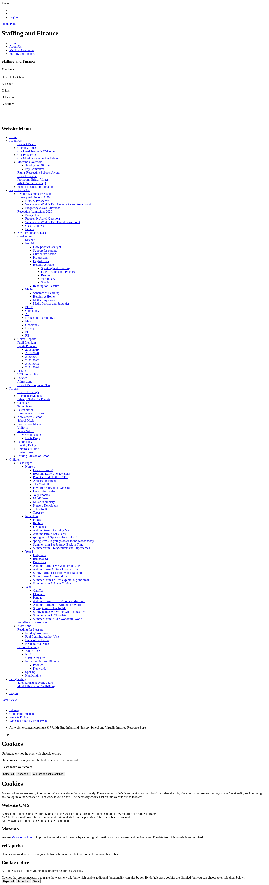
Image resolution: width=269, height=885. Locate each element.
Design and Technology (40, 317)
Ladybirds (39, 555)
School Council (27, 176)
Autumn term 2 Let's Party (49, 533)
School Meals (25, 420)
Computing (32, 310)
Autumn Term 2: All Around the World (57, 604)
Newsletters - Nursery (31, 413)
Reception (31, 516)
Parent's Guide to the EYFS (50, 477)
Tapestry (38, 512)
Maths (29, 289)
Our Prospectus (26, 154)
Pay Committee (34, 169)
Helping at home (43, 264)
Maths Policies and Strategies (51, 303)
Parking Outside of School (33, 456)
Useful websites (35, 657)
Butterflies (39, 562)
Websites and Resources (32, 622)
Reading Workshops (37, 633)
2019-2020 (32, 353)
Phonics (38, 665)
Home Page (9, 23)
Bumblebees (40, 558)
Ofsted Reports (26, 339)
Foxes (37, 519)
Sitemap (14, 710)
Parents (14, 388)
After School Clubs (29, 434)
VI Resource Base (28, 374)
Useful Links (25, 452)
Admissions (24, 381)
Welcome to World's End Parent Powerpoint (52, 222)
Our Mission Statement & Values (37, 158)
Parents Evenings (28, 392)
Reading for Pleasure (46, 286)
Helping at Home (44, 296)
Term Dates (24, 406)
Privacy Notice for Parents (33, 399)
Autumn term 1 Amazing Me (51, 530)
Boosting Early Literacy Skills (51, 473)
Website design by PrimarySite (28, 720)
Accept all (23, 773)
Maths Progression (44, 300)
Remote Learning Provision (34, 193)
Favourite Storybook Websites (51, 487)
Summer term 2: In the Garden (52, 583)
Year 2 (29, 587)
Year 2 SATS (25, 431)
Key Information (19, 190)
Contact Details (26, 144)
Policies (22, 378)
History (29, 328)
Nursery (30, 466)
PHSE (29, 307)
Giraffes (38, 590)
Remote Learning (28, 647)
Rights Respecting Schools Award (38, 172)
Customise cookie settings (48, 773)
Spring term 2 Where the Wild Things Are (59, 611)
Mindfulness (40, 498)
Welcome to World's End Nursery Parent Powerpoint (58, 204)
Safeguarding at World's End (35, 682)
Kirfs (28, 654)
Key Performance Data (31, 232)
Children (14, 459)
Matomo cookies (21, 837)
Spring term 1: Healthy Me (49, 608)
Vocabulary (48, 278)
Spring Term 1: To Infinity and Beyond (57, 572)
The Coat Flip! (42, 484)
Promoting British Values (32, 179)
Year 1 (29, 551)
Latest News (25, 410)
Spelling (46, 282)
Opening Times (26, 147)
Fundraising (24, 441)
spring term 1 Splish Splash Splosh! (55, 537)
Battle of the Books (37, 640)
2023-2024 (32, 367)
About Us (15, 46)
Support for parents (45, 250)
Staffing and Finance (22, 53)
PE (27, 332)
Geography (32, 324)
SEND (21, 371)
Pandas (37, 597)
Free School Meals (29, 424)
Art (27, 314)
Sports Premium (27, 346)
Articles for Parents (45, 480)
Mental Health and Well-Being (36, 686)
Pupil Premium (26, 342)
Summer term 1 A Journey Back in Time (58, 544)
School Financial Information (35, 186)
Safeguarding (17, 679)
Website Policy (18, 717)
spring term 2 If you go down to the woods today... (64, 541)
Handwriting (33, 675)
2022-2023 (32, 363)
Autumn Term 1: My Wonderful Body (57, 565)
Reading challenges (37, 643)
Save (36, 881)
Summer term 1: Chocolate (49, 615)
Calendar (23, 402)
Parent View (9, 700)
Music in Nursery (44, 502)
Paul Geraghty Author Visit (42, 636)
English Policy (42, 261)
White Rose (32, 650)
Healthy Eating (26, 445)
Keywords (39, 668)
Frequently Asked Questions (42, 218)
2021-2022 (32, 360)
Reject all (8, 773)
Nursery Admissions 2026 (33, 197)
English (30, 243)
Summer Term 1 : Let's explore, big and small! (62, 580)
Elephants (39, 594)
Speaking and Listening (55, 268)
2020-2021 (32, 356)
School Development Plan (33, 385)
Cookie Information (21, 713)
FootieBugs (32, 438)
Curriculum (24, 236)
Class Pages (24, 463)
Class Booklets (34, 225)
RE (27, 335)
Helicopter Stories (44, 491)
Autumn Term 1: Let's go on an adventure (59, 601)
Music (29, 321)
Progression (40, 257)
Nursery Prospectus (37, 201)
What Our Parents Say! (31, 183)
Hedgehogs (40, 526)
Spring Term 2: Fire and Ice (50, 576)
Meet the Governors (21, 50)
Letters (29, 229)
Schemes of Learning (46, 293)
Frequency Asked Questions (42, 208)
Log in (13, 17)
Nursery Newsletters (45, 505)
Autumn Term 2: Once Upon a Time (55, 569)
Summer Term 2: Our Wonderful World (57, 619)
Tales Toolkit (41, 509)
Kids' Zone (24, 626)
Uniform (22, 427)
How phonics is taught (47, 247)
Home (13, 43)
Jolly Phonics (41, 495)
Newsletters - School (30, 417)
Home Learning (43, 470)
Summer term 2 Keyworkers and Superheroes (61, 548)
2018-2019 (32, 349)
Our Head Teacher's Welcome (36, 151)
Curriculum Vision (44, 254)
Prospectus (32, 215)
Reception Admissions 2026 (34, 211)
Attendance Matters (29, 395)
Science (30, 239)
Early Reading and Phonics (58, 271)
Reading (46, 275)
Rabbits (38, 523)
